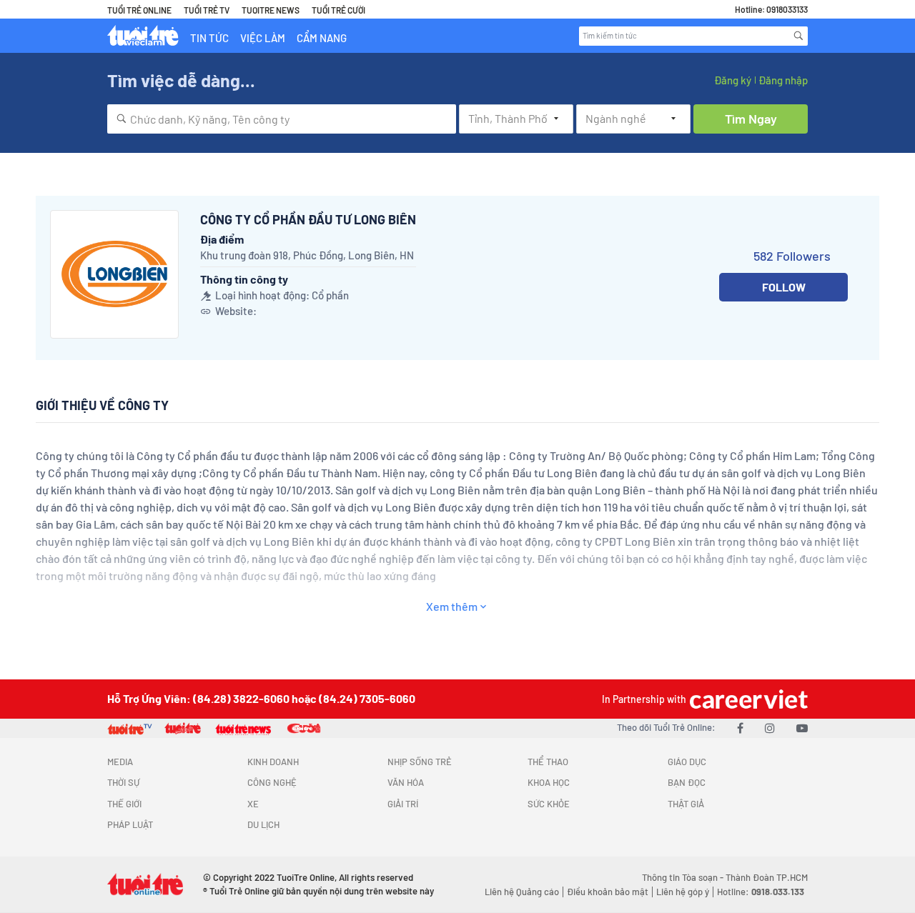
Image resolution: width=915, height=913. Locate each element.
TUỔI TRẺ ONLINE (139, 10)
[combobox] (281, 119)
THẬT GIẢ (686, 803)
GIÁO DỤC (687, 761)
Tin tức (209, 37)
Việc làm (262, 37)
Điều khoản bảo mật (607, 891)
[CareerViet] (747, 699)
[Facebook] (740, 727)
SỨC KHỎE (549, 803)
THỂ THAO (548, 761)
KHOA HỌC (549, 782)
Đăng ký (732, 80)
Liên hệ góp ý (682, 891)
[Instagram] (770, 727)
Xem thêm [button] (452, 606)
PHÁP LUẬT (130, 824)
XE (253, 803)
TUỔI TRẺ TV (206, 10)
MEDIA (120, 761)
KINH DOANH (273, 761)
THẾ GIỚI (124, 803)
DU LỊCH (263, 824)
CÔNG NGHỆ (272, 782)
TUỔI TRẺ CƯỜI (338, 10)
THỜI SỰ (123, 782)
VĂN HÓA (405, 782)
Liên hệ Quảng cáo (522, 891)
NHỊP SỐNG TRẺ (419, 761)
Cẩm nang (322, 37)
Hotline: (760, 891)
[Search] (798, 36)
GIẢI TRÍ (402, 803)
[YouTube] (802, 727)
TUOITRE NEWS (271, 10)
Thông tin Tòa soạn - (684, 877)
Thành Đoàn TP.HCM (767, 877)
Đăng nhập (783, 80)
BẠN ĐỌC (687, 782)
